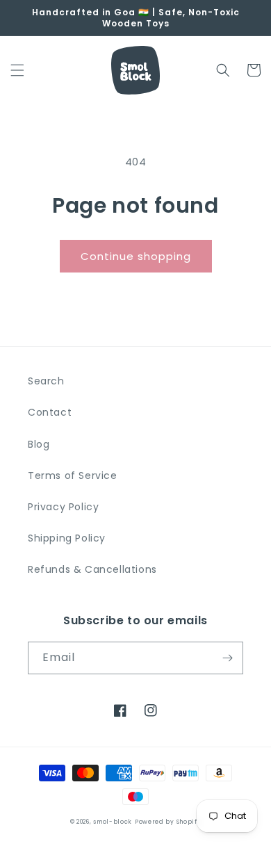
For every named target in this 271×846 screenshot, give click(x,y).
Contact (50, 412)
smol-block (112, 821)
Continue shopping (136, 256)
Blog (38, 444)
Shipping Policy (67, 538)
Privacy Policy (63, 507)
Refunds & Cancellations (92, 569)
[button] (17, 70)
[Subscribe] (227, 658)
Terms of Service (72, 475)
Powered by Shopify (168, 821)
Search (46, 381)
